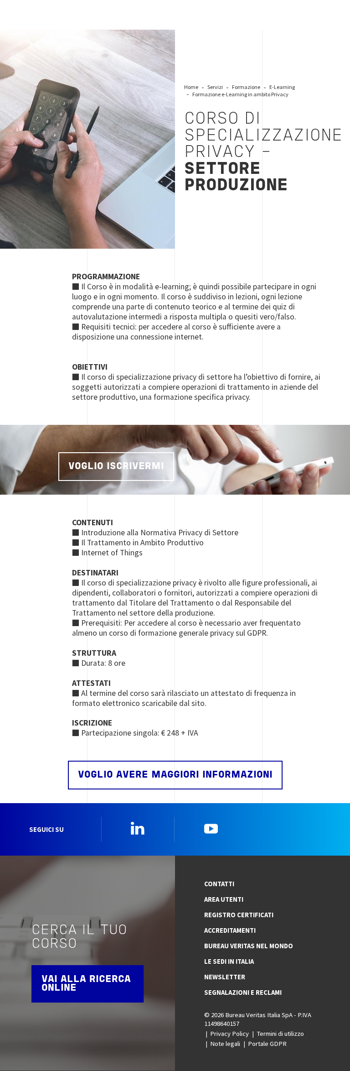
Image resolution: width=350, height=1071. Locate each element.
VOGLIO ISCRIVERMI (116, 466)
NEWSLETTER (224, 977)
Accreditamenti (230, 930)
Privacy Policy (229, 1033)
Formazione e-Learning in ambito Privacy (240, 94)
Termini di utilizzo (280, 1033)
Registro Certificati (238, 915)
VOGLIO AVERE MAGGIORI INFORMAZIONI (175, 775)
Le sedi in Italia (229, 961)
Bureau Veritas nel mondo (248, 946)
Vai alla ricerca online (86, 984)
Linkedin (137, 828)
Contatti (219, 884)
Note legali (225, 1044)
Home (191, 87)
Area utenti (223, 899)
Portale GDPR (267, 1044)
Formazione (246, 87)
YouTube (211, 828)
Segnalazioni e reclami (243, 992)
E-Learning (282, 87)
